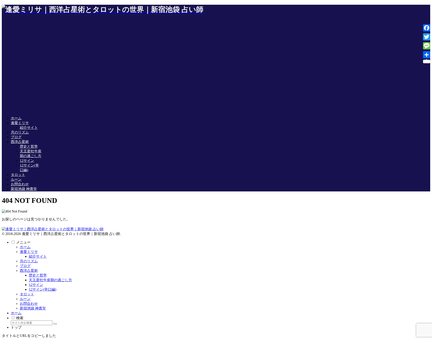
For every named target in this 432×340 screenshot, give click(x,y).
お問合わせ (29, 303)
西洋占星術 (29, 270)
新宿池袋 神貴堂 (33, 308)
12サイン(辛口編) (42, 289)
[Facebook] (426, 27)
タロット (27, 294)
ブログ (25, 266)
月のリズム (29, 261)
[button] (55, 324)
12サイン (36, 285)
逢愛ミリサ (29, 252)
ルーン (25, 299)
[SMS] (426, 45)
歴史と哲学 (38, 275)
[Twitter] (426, 36)
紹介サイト (38, 256)
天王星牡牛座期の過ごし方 (50, 280)
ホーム (25, 247)
